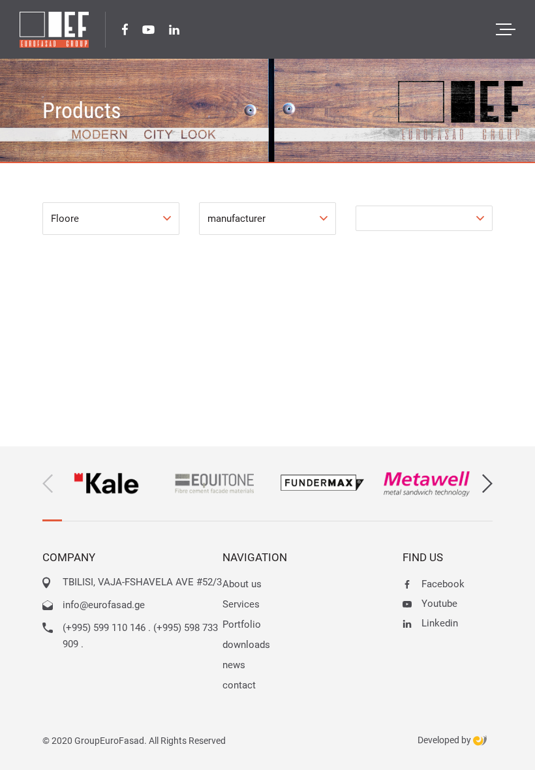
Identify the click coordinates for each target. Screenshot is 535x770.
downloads (246, 645)
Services (241, 604)
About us (242, 584)
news (233, 665)
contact (239, 685)
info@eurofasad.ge (104, 605)
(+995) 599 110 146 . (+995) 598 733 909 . (140, 636)
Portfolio (241, 624)
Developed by (445, 740)
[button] (487, 483)
